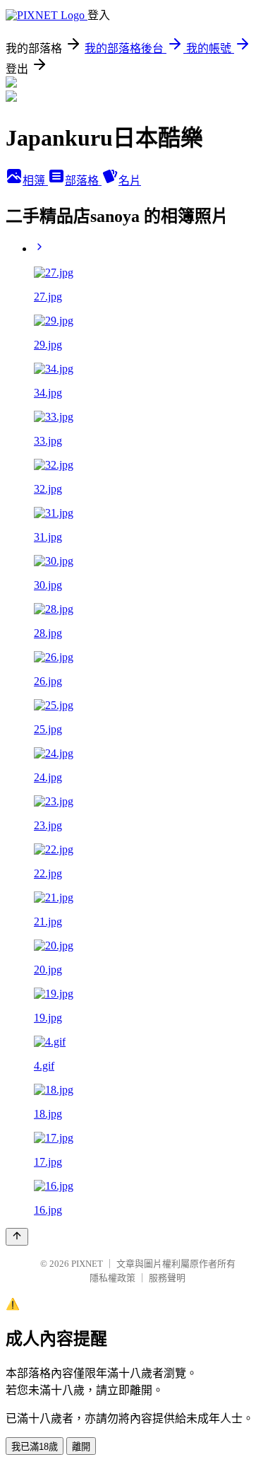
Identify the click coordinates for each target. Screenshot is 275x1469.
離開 (81, 1446)
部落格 (83, 181)
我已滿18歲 (34, 1446)
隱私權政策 (112, 1277)
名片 (129, 181)
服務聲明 (167, 1277)
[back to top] (17, 1237)
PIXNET (87, 1263)
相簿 (35, 181)
